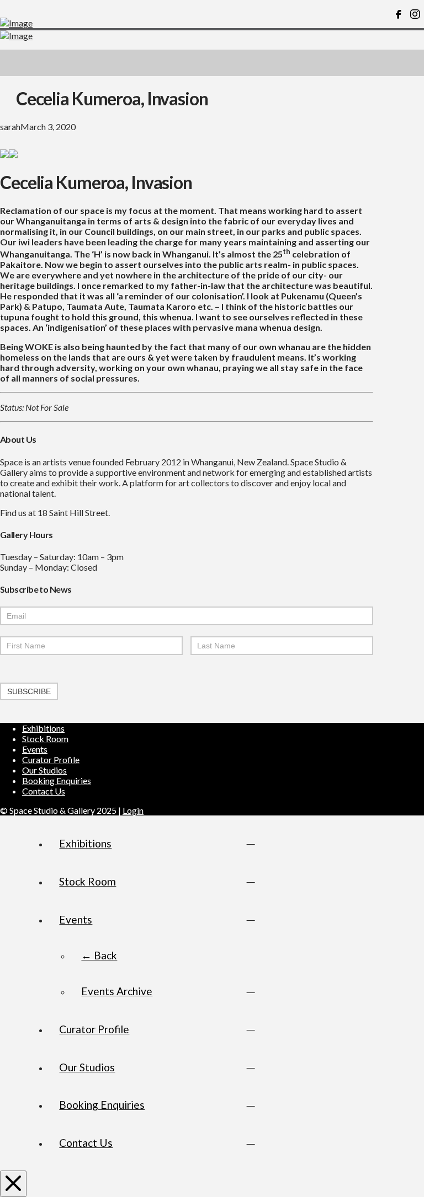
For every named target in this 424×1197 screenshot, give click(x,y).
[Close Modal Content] (13, 1184)
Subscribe (29, 691)
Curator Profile (51, 759)
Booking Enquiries (56, 780)
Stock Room (45, 738)
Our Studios (44, 770)
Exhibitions (43, 728)
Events (34, 749)
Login (133, 810)
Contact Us (43, 791)
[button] (411, 63)
